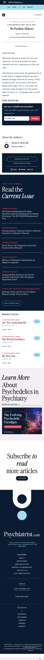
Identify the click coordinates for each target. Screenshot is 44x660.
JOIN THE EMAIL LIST (22, 589)
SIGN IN (22, 584)
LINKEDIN (22, 620)
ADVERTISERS (22, 561)
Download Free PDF (22, 159)
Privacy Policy (8, 644)
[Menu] (4, 2)
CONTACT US (22, 570)
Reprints (30, 7)
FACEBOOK (22, 614)
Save (8, 7)
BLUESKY (22, 626)
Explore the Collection (9, 404)
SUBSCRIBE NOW (21, 597)
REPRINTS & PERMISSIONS (22, 567)
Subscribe (22, 478)
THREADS (22, 623)
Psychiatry (38, 15)
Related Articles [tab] (21, 46)
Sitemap (30, 650)
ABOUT (22, 558)
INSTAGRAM (22, 617)
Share (14, 7)
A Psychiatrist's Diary (16, 25)
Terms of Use (18, 644)
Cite (24, 7)
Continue (35, 118)
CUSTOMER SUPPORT (22, 573)
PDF (19, 7)
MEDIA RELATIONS (22, 564)
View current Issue (11, 303)
